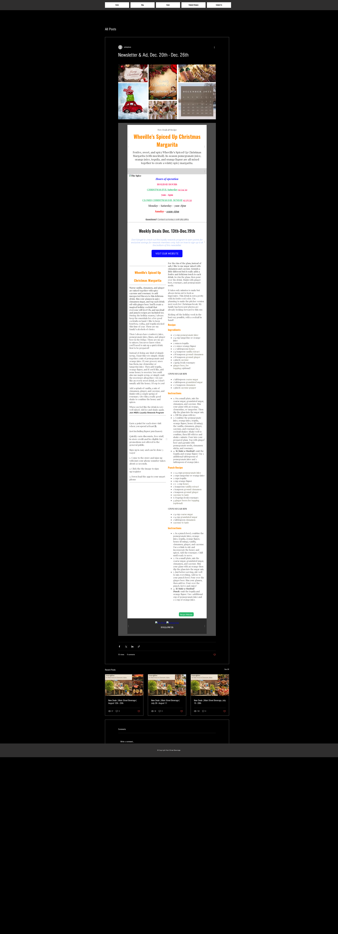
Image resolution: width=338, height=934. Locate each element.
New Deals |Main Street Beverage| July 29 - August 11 (165, 702)
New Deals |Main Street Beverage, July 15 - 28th (210, 702)
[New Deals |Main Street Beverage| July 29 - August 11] (167, 685)
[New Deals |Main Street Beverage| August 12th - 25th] (124, 685)
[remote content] (167, 379)
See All (226, 669)
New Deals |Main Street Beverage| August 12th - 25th (122, 702)
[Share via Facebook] (119, 646)
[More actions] (214, 47)
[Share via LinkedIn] (132, 646)
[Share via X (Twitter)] (126, 646)
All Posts (110, 29)
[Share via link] (139, 646)
